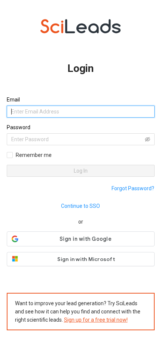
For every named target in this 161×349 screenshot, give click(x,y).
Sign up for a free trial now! (96, 320)
